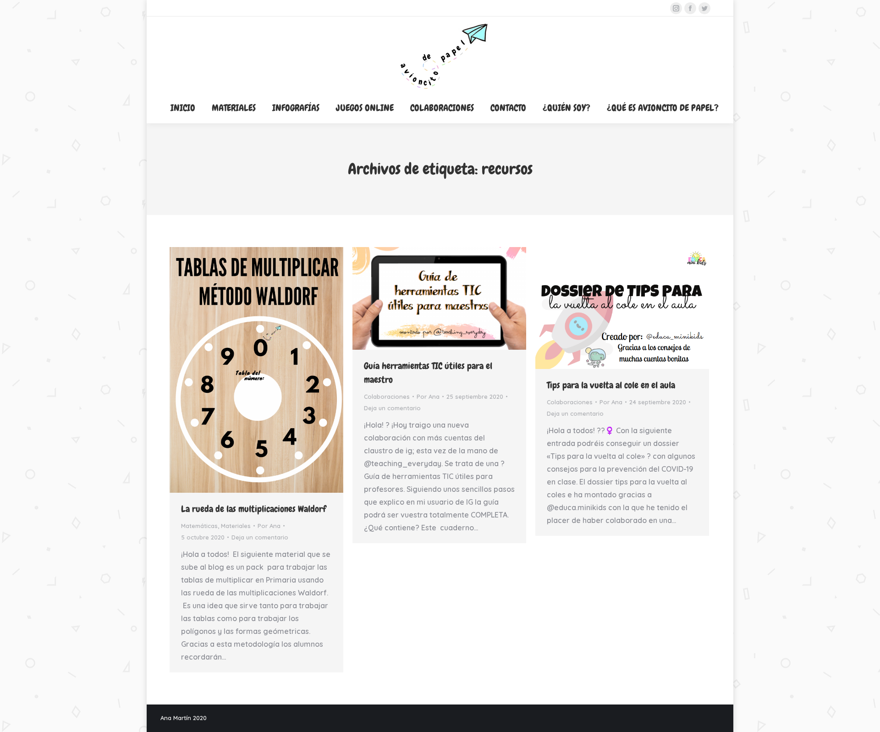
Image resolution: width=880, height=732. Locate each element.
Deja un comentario (259, 537)
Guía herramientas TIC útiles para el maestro (428, 372)
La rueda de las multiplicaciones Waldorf (253, 509)
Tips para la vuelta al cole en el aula (611, 385)
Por (269, 525)
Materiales (236, 525)
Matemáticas (199, 525)
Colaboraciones (387, 396)
